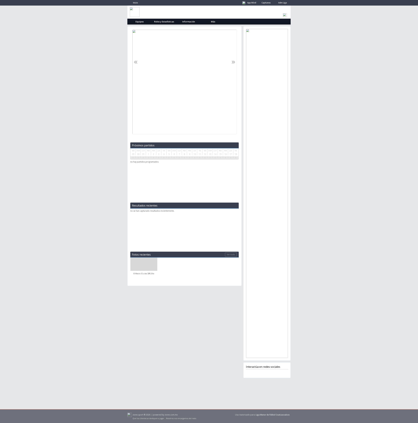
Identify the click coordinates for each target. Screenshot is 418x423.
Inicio (135, 2)
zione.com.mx (171, 414)
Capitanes (266, 2)
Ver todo (231, 254)
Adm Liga (282, 2)
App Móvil (251, 2)
